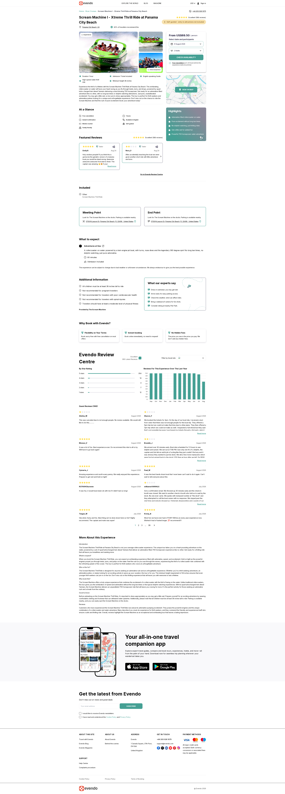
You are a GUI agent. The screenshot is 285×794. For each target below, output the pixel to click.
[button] (161, 156)
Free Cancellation (178, 63)
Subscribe (131, 706)
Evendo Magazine (85, 748)
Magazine (157, 3)
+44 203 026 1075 (164, 739)
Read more (112, 166)
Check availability (186, 57)
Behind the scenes (112, 744)
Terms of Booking (137, 779)
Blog (146, 3)
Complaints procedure (87, 767)
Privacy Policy (125, 717)
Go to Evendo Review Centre (151, 174)
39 (149, 525)
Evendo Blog (84, 744)
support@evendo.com (165, 744)
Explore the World (130, 3)
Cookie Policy (111, 717)
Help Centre (83, 763)
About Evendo (110, 739)
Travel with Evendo (86, 739)
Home (81, 11)
